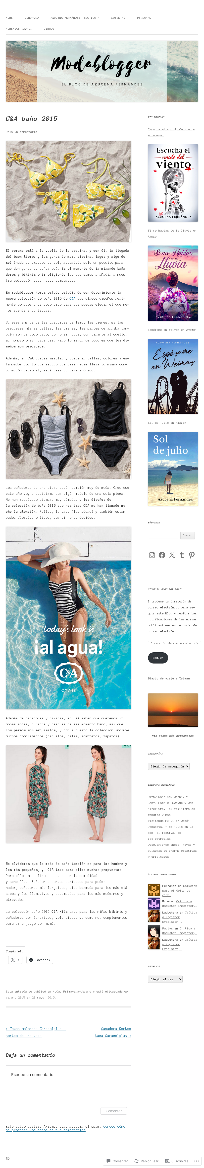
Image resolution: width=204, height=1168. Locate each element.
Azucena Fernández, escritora (75, 17)
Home (9, 17)
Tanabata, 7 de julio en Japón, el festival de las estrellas (171, 832)
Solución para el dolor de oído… (179, 890)
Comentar (114, 1111)
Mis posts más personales (173, 735)
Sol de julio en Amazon (167, 422)
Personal (144, 17)
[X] (172, 555)
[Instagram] (152, 555)
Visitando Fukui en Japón (169, 820)
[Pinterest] (192, 555)
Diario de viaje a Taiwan (169, 678)
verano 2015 (15, 997)
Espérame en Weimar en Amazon (172, 329)
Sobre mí (118, 17)
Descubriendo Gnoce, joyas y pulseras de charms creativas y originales (172, 850)
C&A (73, 298)
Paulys (167, 928)
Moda (56, 991)
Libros (49, 28)
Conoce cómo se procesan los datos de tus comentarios (65, 1128)
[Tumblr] (182, 555)
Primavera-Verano (77, 991)
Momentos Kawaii (19, 28)
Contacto (32, 17)
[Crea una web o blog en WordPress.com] (7, 1159)
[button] (68, 191)
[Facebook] (162, 555)
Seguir (158, 657)
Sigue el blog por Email (165, 589)
